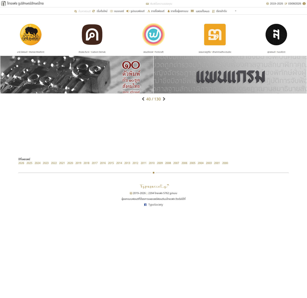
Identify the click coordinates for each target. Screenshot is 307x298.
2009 (160, 163)
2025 (29, 163)
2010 (152, 163)
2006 (184, 163)
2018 (86, 163)
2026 (21, 163)
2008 (168, 163)
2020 (70, 163)
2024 (37, 163)
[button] (100, 10)
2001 (217, 163)
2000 (225, 163)
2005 (192, 163)
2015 (111, 163)
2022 (54, 163)
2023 (46, 163)
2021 (62, 163)
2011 (143, 163)
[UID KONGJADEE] (143, 99)
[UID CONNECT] (163, 99)
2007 (176, 163)
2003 (209, 163)
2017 (95, 163)
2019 (78, 163)
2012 (135, 163)
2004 (201, 163)
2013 (127, 163)
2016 (103, 163)
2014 (119, 163)
